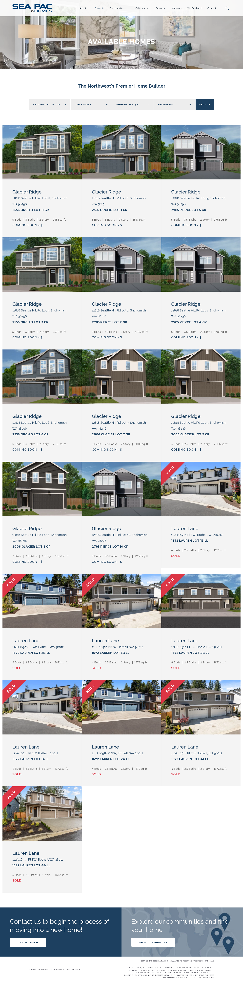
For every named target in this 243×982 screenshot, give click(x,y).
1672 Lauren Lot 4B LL (190, 653)
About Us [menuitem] (84, 8)
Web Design (198, 961)
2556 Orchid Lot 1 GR (109, 210)
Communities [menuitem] (117, 8)
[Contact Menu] (219, 8)
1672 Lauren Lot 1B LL (189, 540)
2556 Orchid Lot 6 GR (30, 434)
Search (204, 104)
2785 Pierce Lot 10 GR (110, 546)
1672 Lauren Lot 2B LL (31, 653)
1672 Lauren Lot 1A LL (30, 759)
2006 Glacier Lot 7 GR (111, 434)
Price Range (83, 104)
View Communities (153, 942)
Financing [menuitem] (161, 8)
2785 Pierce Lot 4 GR (189, 322)
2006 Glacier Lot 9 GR (190, 434)
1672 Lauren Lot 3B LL (110, 653)
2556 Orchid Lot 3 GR (30, 322)
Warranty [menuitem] (177, 8)
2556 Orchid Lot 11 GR (30, 210)
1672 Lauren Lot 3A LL (190, 759)
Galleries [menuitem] (140, 8)
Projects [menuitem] (99, 8)
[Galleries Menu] (147, 8)
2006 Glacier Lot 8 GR (31, 546)
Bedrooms (165, 104)
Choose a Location (46, 104)
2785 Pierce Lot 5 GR (188, 210)
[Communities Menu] (127, 8)
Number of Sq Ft (128, 104)
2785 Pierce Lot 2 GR (109, 322)
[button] (227, 8)
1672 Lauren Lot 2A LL (111, 759)
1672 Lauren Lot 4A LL (31, 865)
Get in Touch (28, 942)
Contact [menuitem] (211, 8)
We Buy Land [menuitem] (194, 8)
